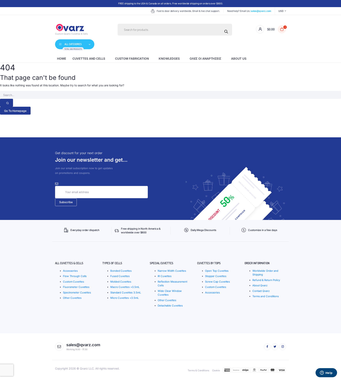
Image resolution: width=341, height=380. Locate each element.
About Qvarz (259, 285)
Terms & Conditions (198, 370)
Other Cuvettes (72, 297)
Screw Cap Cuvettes (217, 281)
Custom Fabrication (132, 58)
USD (281, 10)
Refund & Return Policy (266, 280)
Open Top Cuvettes (217, 270)
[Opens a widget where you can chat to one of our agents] (326, 373)
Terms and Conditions (265, 296)
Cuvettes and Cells (88, 58)
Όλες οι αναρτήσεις (205, 58)
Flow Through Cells (75, 276)
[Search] (226, 32)
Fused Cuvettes (120, 276)
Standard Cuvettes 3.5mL (125, 292)
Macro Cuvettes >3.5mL (125, 287)
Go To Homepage (15, 110)
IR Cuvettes (164, 276)
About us (238, 58)
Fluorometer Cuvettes (76, 287)
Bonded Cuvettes (121, 270)
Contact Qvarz (261, 290)
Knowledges (169, 58)
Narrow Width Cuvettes (172, 270)
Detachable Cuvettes (170, 305)
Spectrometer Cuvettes (77, 292)
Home (61, 58)
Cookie (216, 370)
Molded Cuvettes (120, 281)
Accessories (70, 270)
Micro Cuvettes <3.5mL (124, 297)
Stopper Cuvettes (215, 276)
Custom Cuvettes (73, 281)
